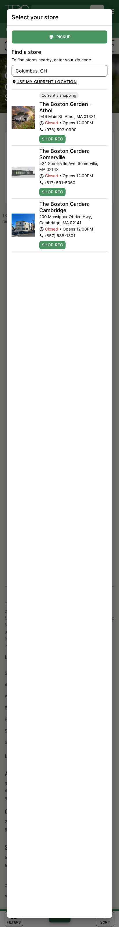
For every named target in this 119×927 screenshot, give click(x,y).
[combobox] (54, 71)
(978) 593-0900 (61, 129)
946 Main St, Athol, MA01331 (67, 116)
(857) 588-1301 (60, 235)
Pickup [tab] (63, 37)
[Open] (103, 71)
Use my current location (46, 81)
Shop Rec (52, 138)
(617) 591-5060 (60, 182)
